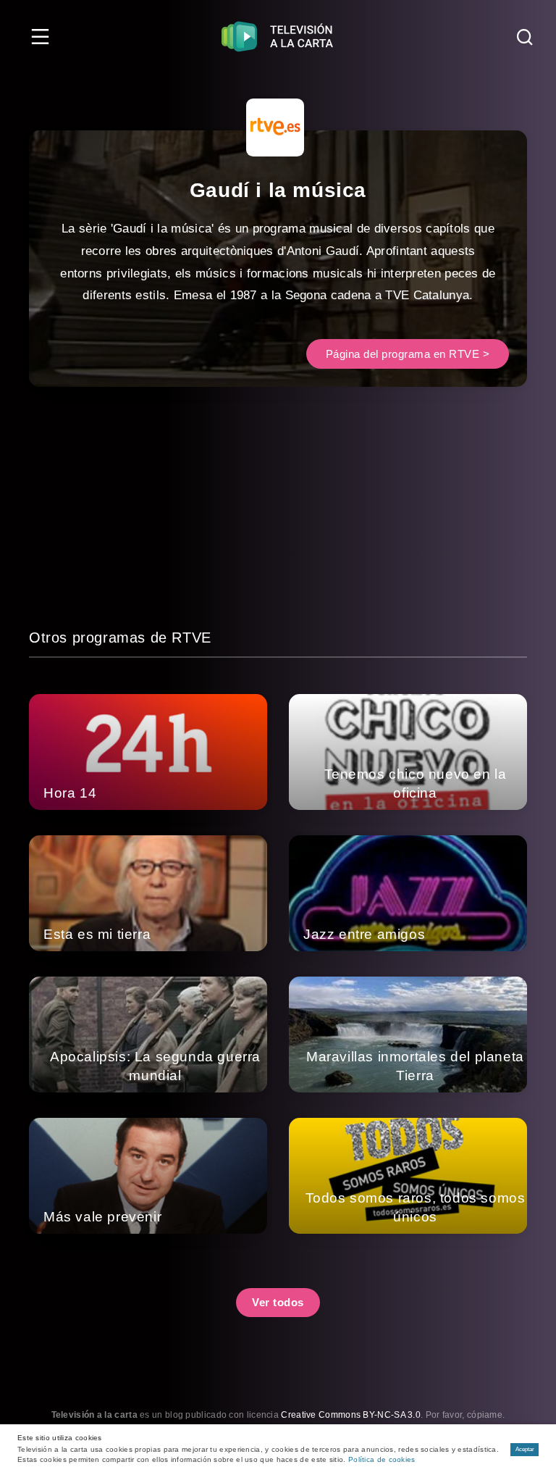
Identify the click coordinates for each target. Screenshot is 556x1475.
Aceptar (524, 1449)
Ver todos (278, 1302)
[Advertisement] (278, 524)
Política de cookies (382, 1459)
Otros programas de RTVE (120, 637)
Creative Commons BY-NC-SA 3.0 (351, 1415)
